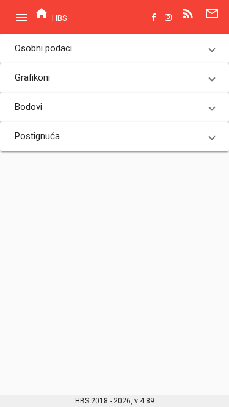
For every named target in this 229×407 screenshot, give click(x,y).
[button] (114, 48)
